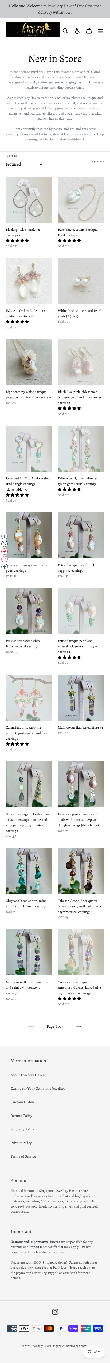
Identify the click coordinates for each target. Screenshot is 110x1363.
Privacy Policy (21, 1142)
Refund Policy (21, 1115)
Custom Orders (23, 1102)
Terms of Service (23, 1156)
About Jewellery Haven (28, 1075)
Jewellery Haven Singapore (48, 1346)
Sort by (11, 156)
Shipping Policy (22, 1129)
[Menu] (101, 30)
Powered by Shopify (76, 1346)
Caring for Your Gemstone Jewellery (38, 1088)
